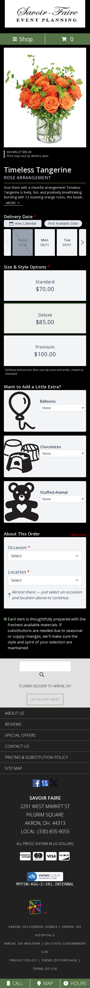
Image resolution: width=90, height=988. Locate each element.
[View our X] (54, 785)
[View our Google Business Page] (45, 785)
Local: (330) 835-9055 (45, 831)
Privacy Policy (23, 960)
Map (47, 983)
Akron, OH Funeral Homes (33, 927)
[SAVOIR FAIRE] (45, 26)
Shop (26, 39)
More (11, 203)
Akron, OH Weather (22, 943)
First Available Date (63, 223)
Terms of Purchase (59, 960)
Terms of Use (45, 968)
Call (16, 983)
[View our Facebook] (36, 785)
